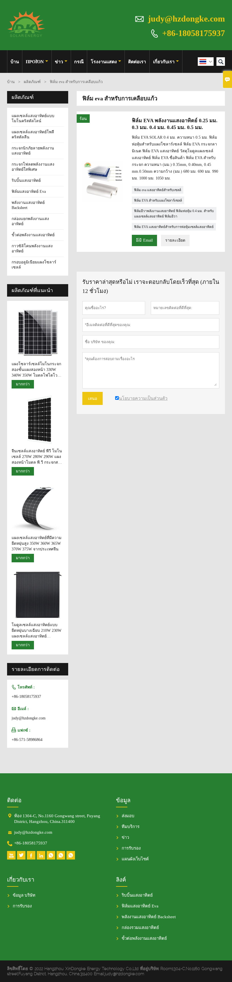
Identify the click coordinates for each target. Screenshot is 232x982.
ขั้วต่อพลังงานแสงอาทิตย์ (33, 235)
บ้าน (14, 61)
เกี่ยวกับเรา (164, 61)
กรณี (79, 61)
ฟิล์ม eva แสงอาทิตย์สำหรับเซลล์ (157, 190)
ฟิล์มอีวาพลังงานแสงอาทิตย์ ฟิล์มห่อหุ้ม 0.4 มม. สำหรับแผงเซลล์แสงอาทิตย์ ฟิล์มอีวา (174, 213)
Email (144, 239)
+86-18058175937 (193, 32)
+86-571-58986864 (27, 740)
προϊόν (35, 61)
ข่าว (59, 61)
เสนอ (92, 398)
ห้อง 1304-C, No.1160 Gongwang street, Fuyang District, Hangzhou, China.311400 (57, 819)
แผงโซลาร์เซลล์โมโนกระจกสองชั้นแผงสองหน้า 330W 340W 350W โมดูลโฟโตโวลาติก (37, 370)
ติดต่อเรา (137, 61)
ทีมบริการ (130, 826)
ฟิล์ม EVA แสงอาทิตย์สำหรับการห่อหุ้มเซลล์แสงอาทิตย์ (174, 227)
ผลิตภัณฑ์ (32, 82)
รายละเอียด (175, 240)
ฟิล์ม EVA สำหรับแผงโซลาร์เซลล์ (158, 200)
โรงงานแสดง (104, 61)
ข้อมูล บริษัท (24, 895)
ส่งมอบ (128, 816)
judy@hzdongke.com (186, 18)
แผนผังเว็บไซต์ (135, 859)
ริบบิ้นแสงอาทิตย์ (26, 180)
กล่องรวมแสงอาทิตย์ (140, 927)
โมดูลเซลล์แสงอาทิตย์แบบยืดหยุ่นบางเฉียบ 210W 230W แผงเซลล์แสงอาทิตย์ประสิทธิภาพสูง (36, 631)
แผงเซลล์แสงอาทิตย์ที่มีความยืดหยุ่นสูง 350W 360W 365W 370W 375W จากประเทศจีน (36, 543)
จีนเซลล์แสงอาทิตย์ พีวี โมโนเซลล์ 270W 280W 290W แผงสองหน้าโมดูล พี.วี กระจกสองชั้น (37, 457)
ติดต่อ (14, 800)
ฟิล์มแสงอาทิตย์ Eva (29, 191)
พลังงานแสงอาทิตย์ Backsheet (149, 917)
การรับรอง (131, 848)
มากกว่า (23, 384)
